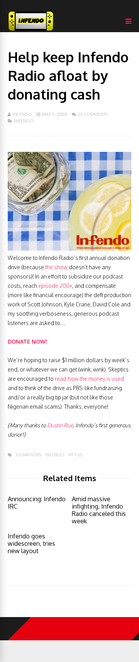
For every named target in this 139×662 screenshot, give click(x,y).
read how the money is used (89, 378)
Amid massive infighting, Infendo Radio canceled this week (99, 510)
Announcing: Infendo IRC (37, 502)
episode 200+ (55, 285)
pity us (75, 455)
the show (56, 267)
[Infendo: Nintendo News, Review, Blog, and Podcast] (31, 30)
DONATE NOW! (27, 341)
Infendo (22, 114)
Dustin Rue (60, 425)
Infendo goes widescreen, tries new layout (31, 543)
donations (28, 455)
